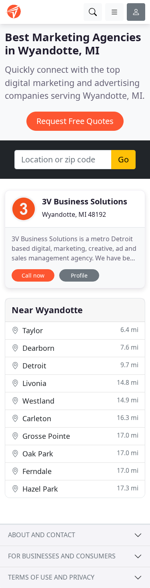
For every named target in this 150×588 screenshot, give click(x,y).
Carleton (79, 418)
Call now (33, 275)
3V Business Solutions (84, 201)
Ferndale (79, 471)
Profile (79, 275)
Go (123, 159)
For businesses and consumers (62, 556)
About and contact (41, 534)
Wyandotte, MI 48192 (74, 214)
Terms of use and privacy (51, 577)
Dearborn (79, 348)
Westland (79, 401)
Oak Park (79, 453)
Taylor (79, 330)
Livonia (79, 383)
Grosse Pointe (79, 436)
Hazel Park (79, 489)
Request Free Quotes (75, 121)
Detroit (79, 365)
